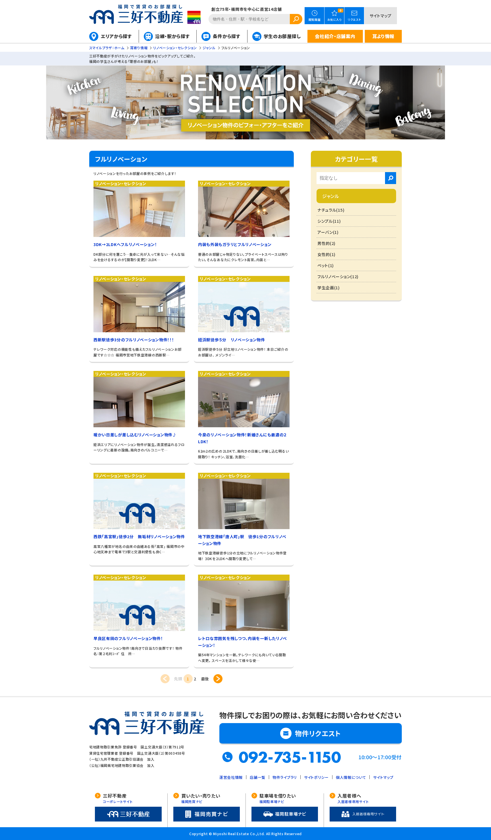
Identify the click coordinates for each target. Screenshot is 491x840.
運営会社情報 (231, 777)
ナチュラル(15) (330, 210)
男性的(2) (326, 243)
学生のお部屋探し (282, 36)
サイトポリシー (316, 777)
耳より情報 (383, 36)
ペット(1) (325, 265)
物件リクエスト (318, 733)
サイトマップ (381, 15)
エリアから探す (116, 36)
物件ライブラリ (284, 777)
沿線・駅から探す (172, 36)
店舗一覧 (257, 777)
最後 (205, 679)
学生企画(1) (328, 288)
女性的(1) (326, 254)
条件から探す (226, 36)
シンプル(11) (329, 221)
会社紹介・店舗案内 (335, 36)
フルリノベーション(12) (338, 276)
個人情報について (351, 777)
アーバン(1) (328, 232)
